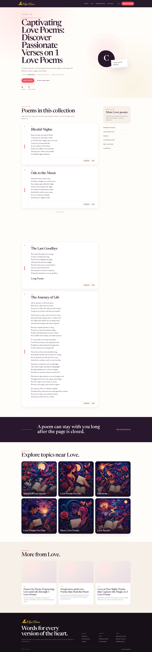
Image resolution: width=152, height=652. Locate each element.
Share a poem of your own (124, 429)
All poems (24, 14)
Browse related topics (43, 80)
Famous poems (86, 639)
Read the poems (27, 80)
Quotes (84, 641)
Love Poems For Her (108, 131)
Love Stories (106, 148)
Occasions (110, 3)
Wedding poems (120, 641)
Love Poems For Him (108, 140)
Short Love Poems (108, 144)
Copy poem (86, 160)
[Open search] (119, 4)
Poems (86, 3)
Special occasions (121, 639)
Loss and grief (103, 641)
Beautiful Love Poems (109, 127)
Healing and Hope (100, 3)
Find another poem (126, 649)
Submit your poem (127, 3)
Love (92, 3)
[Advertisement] (59, 225)
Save (93, 160)
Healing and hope (103, 639)
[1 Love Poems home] (26, 4)
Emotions (106, 136)
